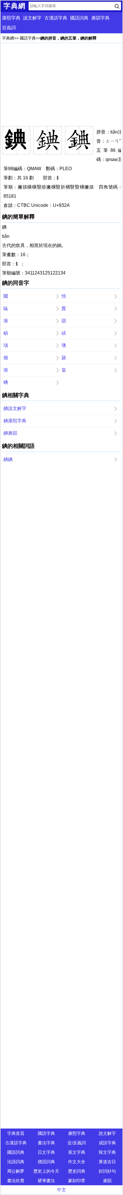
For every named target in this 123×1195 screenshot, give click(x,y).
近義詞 (9, 27)
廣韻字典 (100, 17)
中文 (61, 1189)
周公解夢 (15, 1171)
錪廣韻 (10, 433)
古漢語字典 (55, 17)
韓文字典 (107, 1152)
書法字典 (46, 1142)
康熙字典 (11, 17)
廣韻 (107, 1180)
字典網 (8, 38)
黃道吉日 (107, 1161)
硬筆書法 (46, 1180)
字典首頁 (15, 1133)
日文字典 (46, 1152)
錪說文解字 (14, 408)
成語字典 (107, 1142)
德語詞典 (46, 1161)
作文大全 (76, 1161)
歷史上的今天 (46, 1171)
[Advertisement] (61, 84)
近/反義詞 (77, 1142)
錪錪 (8, 459)
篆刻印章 (76, 1180)
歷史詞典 (76, 1171)
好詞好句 (107, 1171)
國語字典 (28, 38)
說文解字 (32, 17)
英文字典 (76, 1152)
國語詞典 (79, 17)
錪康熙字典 (14, 420)
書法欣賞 (15, 1180)
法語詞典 (15, 1161)
